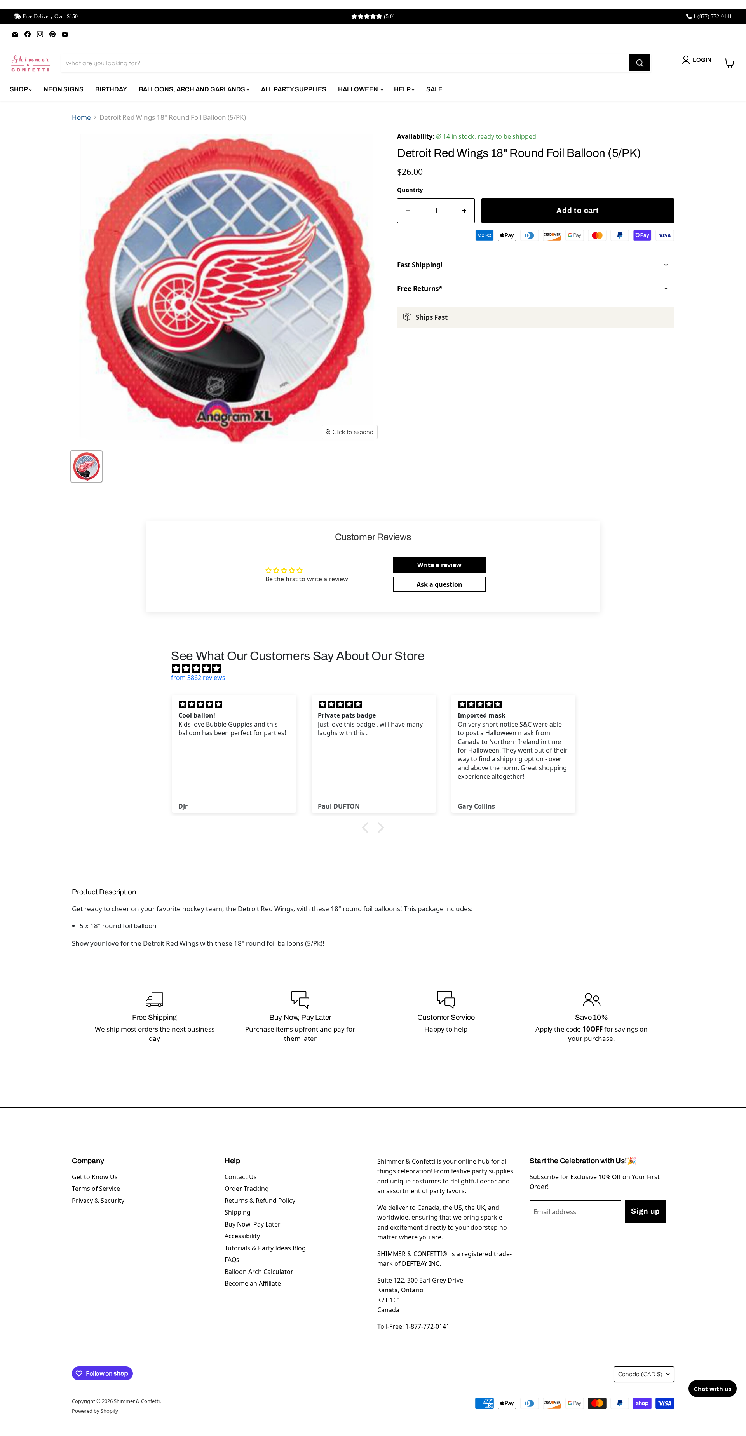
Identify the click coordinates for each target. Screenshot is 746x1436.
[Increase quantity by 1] (464, 210)
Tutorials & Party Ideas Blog (265, 1248)
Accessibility (242, 1236)
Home (81, 117)
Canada (640, 1374)
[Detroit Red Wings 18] (86, 466)
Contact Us (241, 1177)
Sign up (645, 1211)
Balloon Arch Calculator (259, 1271)
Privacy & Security (98, 1200)
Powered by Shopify (95, 1410)
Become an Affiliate (253, 1283)
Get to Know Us (95, 1177)
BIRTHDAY (111, 89)
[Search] (639, 62)
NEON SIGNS (64, 89)
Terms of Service (96, 1188)
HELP (402, 89)
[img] (377, 668)
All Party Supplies (293, 89)
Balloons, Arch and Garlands (192, 89)
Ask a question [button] (439, 584)
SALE (434, 89)
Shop (19, 89)
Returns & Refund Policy (260, 1200)
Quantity (410, 189)
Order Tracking (247, 1188)
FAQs (232, 1259)
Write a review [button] (439, 565)
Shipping (238, 1212)
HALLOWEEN (358, 89)
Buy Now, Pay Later (253, 1224)
